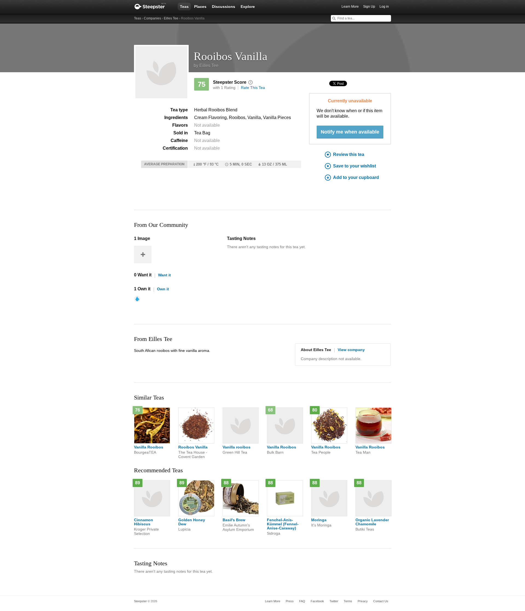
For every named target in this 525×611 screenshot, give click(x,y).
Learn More (350, 6)
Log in (384, 6)
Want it (164, 275)
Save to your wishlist (354, 166)
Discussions (223, 6)
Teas (184, 6)
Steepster (153, 6)
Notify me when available (350, 132)
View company (351, 350)
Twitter (333, 601)
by (206, 65)
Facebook (317, 601)
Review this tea (348, 154)
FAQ (302, 601)
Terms (348, 601)
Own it (163, 289)
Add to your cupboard (356, 177)
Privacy (363, 601)
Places (200, 6)
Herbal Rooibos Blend (215, 110)
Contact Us (380, 601)
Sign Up (369, 6)
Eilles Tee (171, 18)
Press (290, 601)
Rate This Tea (253, 87)
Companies (152, 18)
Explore (248, 6)
